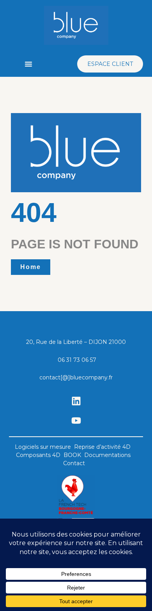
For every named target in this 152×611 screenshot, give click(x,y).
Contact (74, 463)
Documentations (107, 455)
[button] (28, 64)
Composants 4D (38, 455)
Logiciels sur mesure (43, 446)
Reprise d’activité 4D (102, 446)
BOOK (72, 455)
